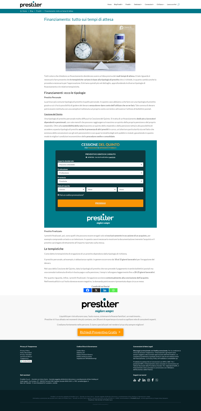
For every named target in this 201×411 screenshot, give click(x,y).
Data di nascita (64, 186)
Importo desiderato (66, 161)
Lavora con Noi (171, 4)
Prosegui (100, 203)
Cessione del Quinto (53, 114)
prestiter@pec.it (83, 381)
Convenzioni (149, 4)
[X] (96, 290)
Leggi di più (112, 157)
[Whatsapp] (113, 290)
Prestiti (128, 4)
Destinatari (137, 4)
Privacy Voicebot (25, 354)
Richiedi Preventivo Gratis (98, 332)
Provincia (62, 177)
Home (109, 4)
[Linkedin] (105, 290)
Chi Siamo (160, 4)
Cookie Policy (26, 361)
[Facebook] (88, 290)
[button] (100, 195)
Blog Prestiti (117, 4)
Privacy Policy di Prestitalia (157, 358)
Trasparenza (24, 358)
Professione (63, 169)
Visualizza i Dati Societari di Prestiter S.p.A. (100, 400)
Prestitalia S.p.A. (135, 398)
